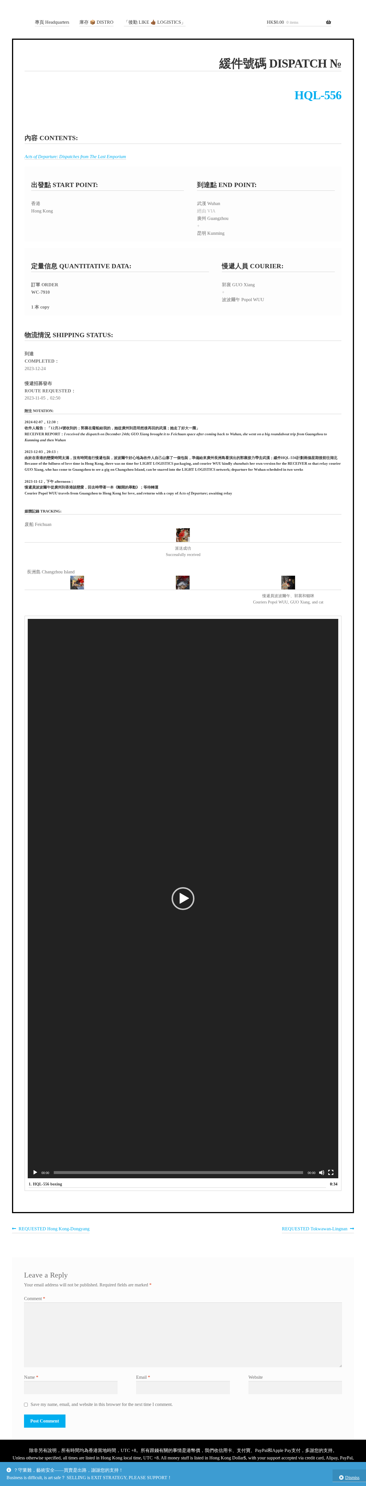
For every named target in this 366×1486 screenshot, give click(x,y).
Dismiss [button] (352, 1477)
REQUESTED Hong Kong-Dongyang (53, 1229)
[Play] (35, 1172)
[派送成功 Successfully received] (183, 535)
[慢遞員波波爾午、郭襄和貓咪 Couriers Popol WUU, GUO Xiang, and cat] (288, 583)
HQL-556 (318, 95)
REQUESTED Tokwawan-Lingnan (314, 1229)
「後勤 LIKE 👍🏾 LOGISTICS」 (155, 22)
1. (45, 1184)
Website (255, 1377)
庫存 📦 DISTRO (96, 22)
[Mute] (322, 1172)
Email (143, 1377)
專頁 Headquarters (52, 22)
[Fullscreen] (331, 1172)
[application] (183, 898)
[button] (183, 898)
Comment (34, 1298)
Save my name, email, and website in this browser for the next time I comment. (102, 1404)
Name (31, 1377)
